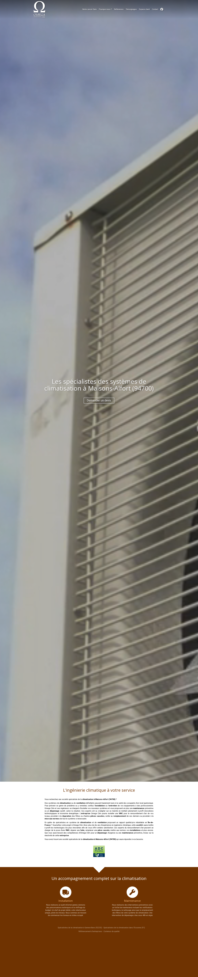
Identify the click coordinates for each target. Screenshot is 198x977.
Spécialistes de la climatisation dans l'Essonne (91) (124, 928)
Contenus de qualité (112, 931)
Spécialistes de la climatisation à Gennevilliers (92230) (80, 928)
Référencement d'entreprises (90, 931)
